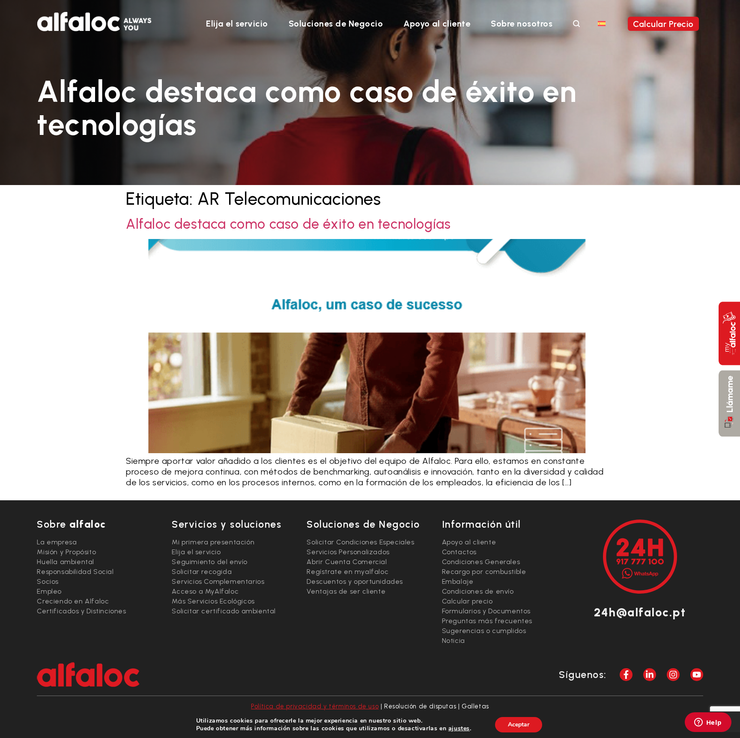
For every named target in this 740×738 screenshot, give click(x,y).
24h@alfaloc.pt (640, 612)
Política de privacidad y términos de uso (315, 706)
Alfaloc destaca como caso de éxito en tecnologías (288, 224)
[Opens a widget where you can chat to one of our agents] (707, 723)
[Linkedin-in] (649, 674)
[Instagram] (673, 674)
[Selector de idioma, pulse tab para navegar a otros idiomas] (602, 23)
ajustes (459, 728)
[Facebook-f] (626, 674)
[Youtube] (696, 674)
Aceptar (518, 724)
